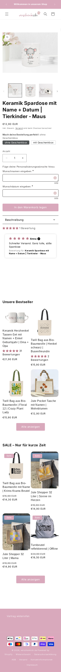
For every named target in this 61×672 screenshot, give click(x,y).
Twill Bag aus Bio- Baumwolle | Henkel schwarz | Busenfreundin (44, 346)
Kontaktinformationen (42, 659)
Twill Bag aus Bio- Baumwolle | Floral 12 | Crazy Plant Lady (15, 406)
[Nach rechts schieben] (57, 91)
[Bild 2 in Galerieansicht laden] (30, 90)
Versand (19, 128)
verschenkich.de (29, 650)
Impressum (32, 665)
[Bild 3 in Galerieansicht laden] (46, 90)
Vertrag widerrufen (18, 616)
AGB (14, 659)
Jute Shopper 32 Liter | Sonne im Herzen (41, 496)
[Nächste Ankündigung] (54, 4)
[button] (7, 14)
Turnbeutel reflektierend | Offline (44, 547)
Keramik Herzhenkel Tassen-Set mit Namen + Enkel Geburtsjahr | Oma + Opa (16, 338)
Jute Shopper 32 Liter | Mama (13, 556)
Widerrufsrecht (23, 654)
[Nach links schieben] (3, 91)
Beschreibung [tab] (14, 219)
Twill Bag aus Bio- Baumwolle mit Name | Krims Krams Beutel (16, 487)
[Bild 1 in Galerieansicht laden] (15, 90)
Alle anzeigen (30, 426)
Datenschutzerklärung (45, 654)
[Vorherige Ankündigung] (6, 4)
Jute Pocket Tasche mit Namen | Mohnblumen (43, 404)
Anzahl (6, 151)
